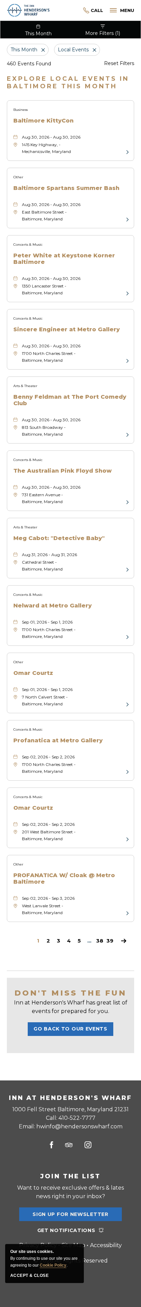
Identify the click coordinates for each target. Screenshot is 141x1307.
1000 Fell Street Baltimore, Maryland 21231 (70, 1109)
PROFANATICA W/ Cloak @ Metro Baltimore (64, 878)
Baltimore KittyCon (43, 120)
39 (110, 941)
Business (20, 109)
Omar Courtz (33, 673)
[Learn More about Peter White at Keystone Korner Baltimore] (127, 293)
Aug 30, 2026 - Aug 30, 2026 (51, 137)
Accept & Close (29, 1275)
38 (99, 941)
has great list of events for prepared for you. (70, 1006)
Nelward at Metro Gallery (52, 605)
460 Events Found (29, 64)
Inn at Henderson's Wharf (70, 1098)
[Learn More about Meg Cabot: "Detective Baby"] (127, 569)
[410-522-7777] (76, 10)
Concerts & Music (27, 244)
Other (18, 177)
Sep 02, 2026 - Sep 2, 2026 (48, 756)
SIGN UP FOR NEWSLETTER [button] (70, 1216)
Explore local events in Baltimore (68, 82)
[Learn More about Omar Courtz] (127, 704)
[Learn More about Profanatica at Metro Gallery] (127, 771)
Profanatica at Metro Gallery (58, 740)
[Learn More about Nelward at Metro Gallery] (127, 636)
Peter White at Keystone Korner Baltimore (64, 258)
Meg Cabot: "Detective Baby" (59, 538)
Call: (70, 1118)
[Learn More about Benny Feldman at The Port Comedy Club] (127, 434)
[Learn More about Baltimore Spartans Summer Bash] (127, 219)
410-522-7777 (93, 10)
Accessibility (106, 1245)
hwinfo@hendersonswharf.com (79, 1126)
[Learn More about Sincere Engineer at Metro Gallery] (127, 360)
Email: (71, 1126)
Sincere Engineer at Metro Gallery (66, 329)
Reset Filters (119, 63)
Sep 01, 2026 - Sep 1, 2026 (47, 622)
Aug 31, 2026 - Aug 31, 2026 (49, 554)
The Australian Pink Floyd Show (62, 470)
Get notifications (66, 1230)
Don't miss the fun (70, 993)
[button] (70, 1029)
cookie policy (53, 1265)
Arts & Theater (25, 386)
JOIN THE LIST (70, 1176)
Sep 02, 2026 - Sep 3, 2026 (48, 898)
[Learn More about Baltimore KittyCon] (127, 151)
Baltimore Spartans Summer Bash (66, 188)
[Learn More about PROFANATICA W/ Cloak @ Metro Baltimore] (127, 912)
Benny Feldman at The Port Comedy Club (69, 400)
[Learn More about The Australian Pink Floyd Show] (127, 501)
